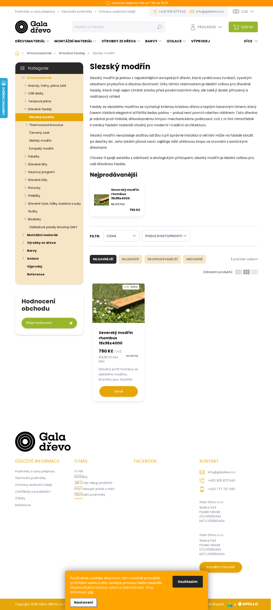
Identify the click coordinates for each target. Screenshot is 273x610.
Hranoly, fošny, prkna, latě (47, 86)
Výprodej (34, 266)
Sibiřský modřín (40, 140)
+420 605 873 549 (221, 480)
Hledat (159, 27)
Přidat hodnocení (39, 323)
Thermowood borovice (46, 125)
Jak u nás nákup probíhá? (93, 483)
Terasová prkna (39, 101)
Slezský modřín (41, 117)
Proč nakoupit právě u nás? (94, 489)
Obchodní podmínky (76, 11)
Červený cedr (39, 133)
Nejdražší (130, 259)
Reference (36, 274)
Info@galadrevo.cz (222, 472)
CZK (244, 11)
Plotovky (34, 188)
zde (90, 592)
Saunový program (41, 172)
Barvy (32, 250)
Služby (33, 211)
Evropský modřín (41, 148)
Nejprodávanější (163, 259)
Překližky (34, 196)
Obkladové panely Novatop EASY (53, 227)
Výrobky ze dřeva (41, 243)
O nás (78, 471)
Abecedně (194, 259)
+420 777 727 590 (221, 489)
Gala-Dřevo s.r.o (211, 502)
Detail (118, 391)
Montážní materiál (42, 235)
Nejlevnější (103, 259)
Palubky (33, 156)
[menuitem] (32, 41)
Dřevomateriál (39, 78)
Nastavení (83, 602)
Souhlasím (187, 581)
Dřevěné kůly (37, 180)
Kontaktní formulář (221, 567)
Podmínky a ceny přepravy (35, 11)
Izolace (33, 258)
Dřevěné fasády (40, 109)
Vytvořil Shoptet (212, 604)
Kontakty (81, 477)
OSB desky (36, 93)
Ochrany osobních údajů (117, 11)
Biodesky (34, 219)
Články (20, 498)
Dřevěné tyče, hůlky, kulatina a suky (54, 203)
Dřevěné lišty (37, 164)
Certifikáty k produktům (33, 491)
